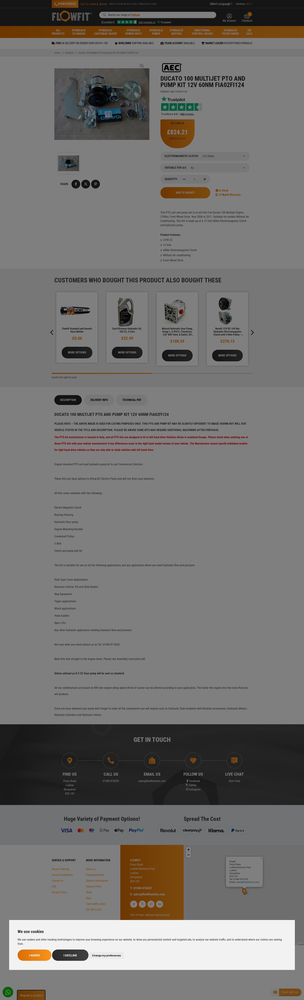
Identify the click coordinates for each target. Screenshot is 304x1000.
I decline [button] (70, 955)
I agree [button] (34, 955)
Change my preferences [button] (106, 955)
